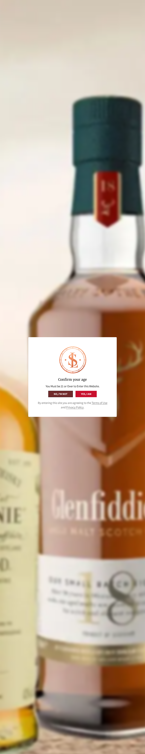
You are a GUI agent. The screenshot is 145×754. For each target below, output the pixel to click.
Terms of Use (99, 403)
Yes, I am (86, 394)
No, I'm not (60, 394)
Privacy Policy (75, 407)
